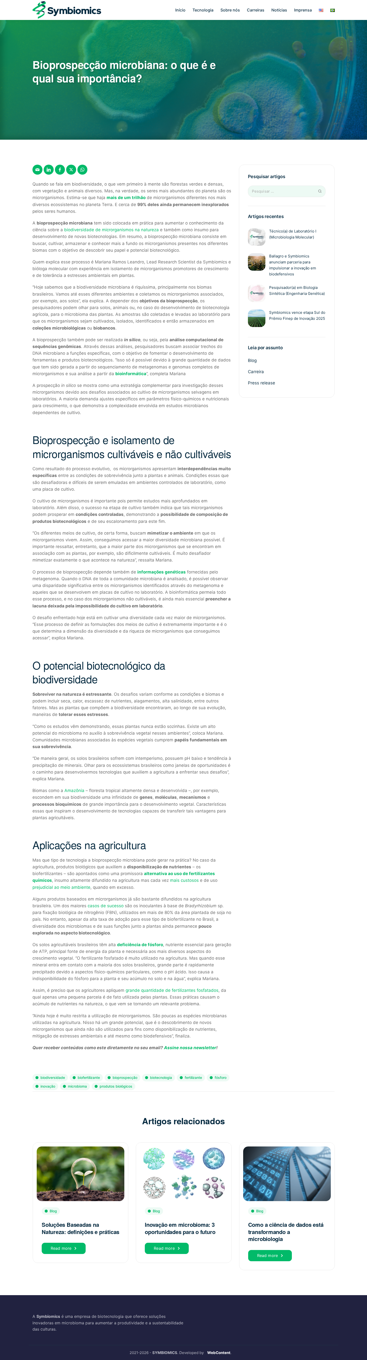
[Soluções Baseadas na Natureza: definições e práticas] (80, 1173)
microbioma (77, 1086)
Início (180, 9)
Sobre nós (230, 9)
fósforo (220, 1077)
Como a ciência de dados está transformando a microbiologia (286, 1232)
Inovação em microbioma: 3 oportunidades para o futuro (180, 1228)
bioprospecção (125, 1077)
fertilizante (193, 1077)
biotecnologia (161, 1077)
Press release (261, 382)
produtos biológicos (116, 1086)
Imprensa (303, 9)
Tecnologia (202, 9)
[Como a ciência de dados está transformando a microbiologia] (287, 1173)
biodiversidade (52, 1077)
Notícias (279, 9)
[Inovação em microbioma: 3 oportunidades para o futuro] (183, 1173)
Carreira (256, 371)
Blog (252, 360)
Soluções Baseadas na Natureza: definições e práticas (80, 1228)
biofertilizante (89, 1077)
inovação (47, 1086)
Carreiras (255, 9)
